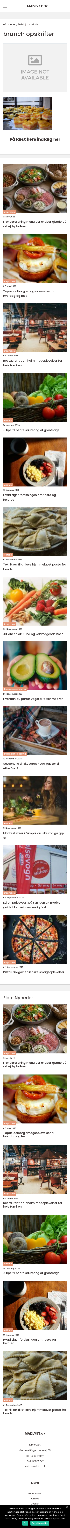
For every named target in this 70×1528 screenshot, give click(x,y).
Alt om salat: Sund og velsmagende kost (33, 634)
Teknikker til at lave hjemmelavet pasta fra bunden (34, 566)
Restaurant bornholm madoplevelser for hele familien (32, 362)
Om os (35, 1498)
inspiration (9, 212)
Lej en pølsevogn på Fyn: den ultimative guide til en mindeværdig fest (31, 904)
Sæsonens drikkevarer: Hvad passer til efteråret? (31, 766)
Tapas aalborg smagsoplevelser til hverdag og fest (28, 293)
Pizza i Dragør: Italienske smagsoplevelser (33, 972)
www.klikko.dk (38, 1466)
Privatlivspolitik (40, 1523)
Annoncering (35, 1493)
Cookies (35, 1503)
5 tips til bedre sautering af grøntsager (32, 430)
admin (34, 24)
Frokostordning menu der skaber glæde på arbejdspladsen (34, 224)
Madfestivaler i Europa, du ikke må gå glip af (33, 835)
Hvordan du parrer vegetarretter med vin (33, 699)
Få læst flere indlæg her (35, 139)
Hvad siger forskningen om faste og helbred (29, 497)
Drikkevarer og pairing (15, 689)
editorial (8, 420)
